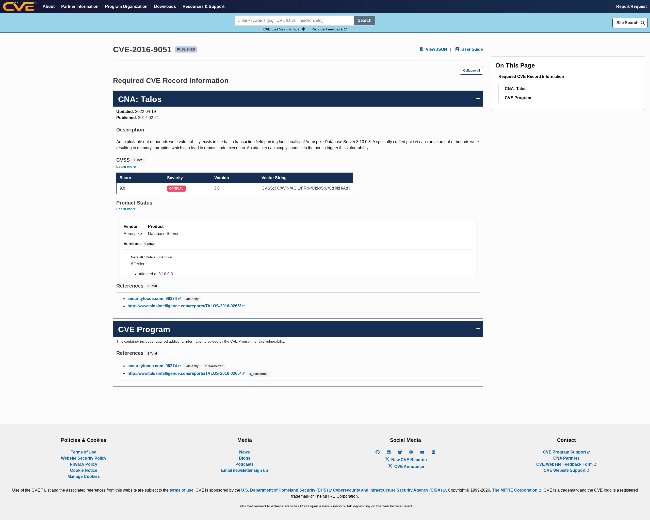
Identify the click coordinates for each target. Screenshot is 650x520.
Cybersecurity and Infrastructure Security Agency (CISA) (387, 490)
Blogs (244, 458)
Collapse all (471, 70)
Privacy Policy (83, 464)
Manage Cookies (84, 476)
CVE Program (518, 98)
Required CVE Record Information (531, 76)
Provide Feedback (328, 29)
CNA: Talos (516, 89)
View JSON (436, 49)
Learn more (126, 166)
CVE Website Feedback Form (565, 464)
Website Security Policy (83, 458)
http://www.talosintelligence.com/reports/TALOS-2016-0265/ (184, 306)
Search (364, 20)
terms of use (181, 490)
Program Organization (126, 6)
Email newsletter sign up (244, 470)
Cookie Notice (83, 470)
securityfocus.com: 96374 (152, 298)
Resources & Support (203, 6)
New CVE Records (408, 460)
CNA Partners (566, 458)
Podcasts (244, 464)
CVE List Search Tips (281, 29)
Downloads (165, 6)
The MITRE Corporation (515, 490)
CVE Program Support (565, 452)
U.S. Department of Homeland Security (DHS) (285, 490)
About (49, 6)
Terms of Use (83, 452)
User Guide (471, 49)
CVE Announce (408, 466)
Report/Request (631, 6)
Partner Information (80, 6)
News (244, 452)
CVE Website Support (565, 470)
